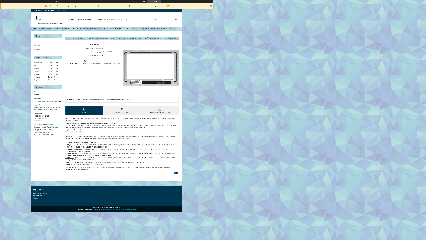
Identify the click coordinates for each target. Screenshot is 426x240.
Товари (79, 19)
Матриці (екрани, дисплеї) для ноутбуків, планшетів (59, 28)
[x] (177, 173)
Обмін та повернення (40, 193)
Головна (70, 19)
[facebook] (175, 173)
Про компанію (37, 195)
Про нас (88, 19)
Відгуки (37, 49)
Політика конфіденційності (127, 210)
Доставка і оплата (102, 19)
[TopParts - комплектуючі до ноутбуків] (37, 18)
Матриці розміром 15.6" (88, 28)
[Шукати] (176, 19)
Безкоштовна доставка (94, 61)
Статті (124, 19)
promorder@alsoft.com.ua (48, 127)
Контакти (115, 19)
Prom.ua (117, 208)
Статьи (35, 198)
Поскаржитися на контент (109, 210)
